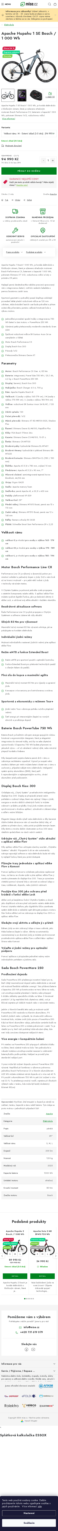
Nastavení (29, 1513)
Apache (53, 194)
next (55, 1256)
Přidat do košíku (29, 171)
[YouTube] (33, 1349)
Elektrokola (48, 1121)
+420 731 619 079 (31, 1332)
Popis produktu (12, 252)
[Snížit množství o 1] (43, 160)
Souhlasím (29, 1523)
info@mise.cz (31, 1327)
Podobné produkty (34, 252)
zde (40, 1506)
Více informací (8, 118)
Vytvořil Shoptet (31, 1421)
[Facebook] (26, 1349)
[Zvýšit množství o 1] (52, 160)
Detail (15, 1276)
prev (2, 1256)
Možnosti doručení (13, 145)
